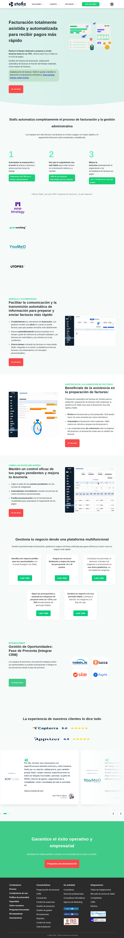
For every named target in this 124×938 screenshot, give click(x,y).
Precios (12, 889)
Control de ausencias (45, 902)
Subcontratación (43, 927)
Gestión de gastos (44, 910)
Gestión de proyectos (45, 906)
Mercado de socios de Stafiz (103, 894)
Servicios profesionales (74, 894)
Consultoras (69, 890)
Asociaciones (15, 918)
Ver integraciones (17, 683)
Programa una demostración (62, 864)
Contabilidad (96, 898)
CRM (38, 894)
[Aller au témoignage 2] (3, 813)
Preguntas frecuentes (19, 910)
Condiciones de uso (18, 893)
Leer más (25, 578)
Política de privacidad (19, 897)
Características (43, 885)
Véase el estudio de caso (33, 791)
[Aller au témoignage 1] (0, 813)
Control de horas (43, 923)
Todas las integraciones (101, 890)
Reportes (40, 918)
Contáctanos (15, 885)
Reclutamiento (16, 914)
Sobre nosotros (16, 906)
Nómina (94, 906)
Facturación (41, 898)
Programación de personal (48, 890)
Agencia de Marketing (73, 902)
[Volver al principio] (118, 926)
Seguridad (14, 901)
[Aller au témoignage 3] (8, 813)
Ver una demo (90, 4)
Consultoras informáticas (74, 898)
